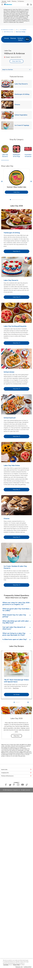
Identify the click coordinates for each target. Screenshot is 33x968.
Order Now (21, 192)
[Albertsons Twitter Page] (10, 785)
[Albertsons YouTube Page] (22, 785)
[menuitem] (6, 39)
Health (9, 1)
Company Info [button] (5, 772)
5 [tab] (16, 199)
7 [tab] (19, 199)
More (27, 39)
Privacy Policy (16, 964)
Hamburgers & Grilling (22, 94)
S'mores (18, 104)
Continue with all (27, 966)
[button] (27, 4)
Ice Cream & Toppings (22, 125)
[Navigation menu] (2, 4)
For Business (21, 1)
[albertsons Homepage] (8, 4)
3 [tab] (13, 199)
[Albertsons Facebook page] (6, 785)
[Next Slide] (31, 181)
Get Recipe (21, 694)
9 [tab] (22, 199)
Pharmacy (14, 1)
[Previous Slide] (2, 181)
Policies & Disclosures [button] (7, 776)
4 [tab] (18, 702)
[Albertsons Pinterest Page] (14, 785)
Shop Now (21, 251)
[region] (16, 963)
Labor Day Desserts (22, 84)
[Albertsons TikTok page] (27, 785)
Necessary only (19, 966)
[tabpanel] (16, 182)
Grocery (4, 1)
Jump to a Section (7, 69)
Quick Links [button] (4, 769)
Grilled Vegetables (22, 115)
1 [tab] (10, 199)
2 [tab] (15, 702)
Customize (6, 964)
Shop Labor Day (16, 61)
